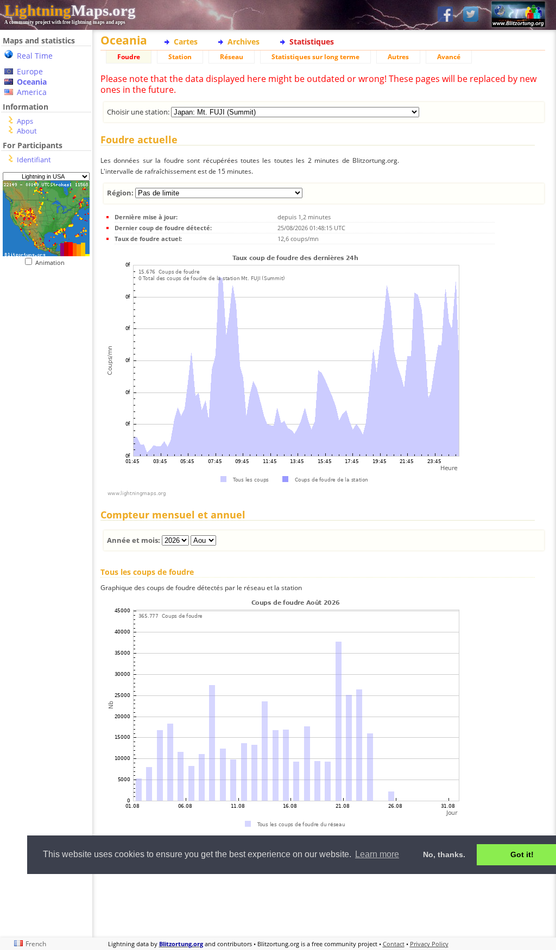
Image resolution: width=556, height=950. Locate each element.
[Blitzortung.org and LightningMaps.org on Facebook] (445, 14)
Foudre (128, 56)
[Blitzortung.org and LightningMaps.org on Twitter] (471, 14)
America (32, 92)
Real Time (35, 55)
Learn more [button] (377, 854)
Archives (244, 41)
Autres (398, 56)
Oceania (32, 82)
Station (180, 56)
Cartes (186, 41)
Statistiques (311, 41)
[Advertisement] (322, 904)
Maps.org (70, 10)
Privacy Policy (429, 944)
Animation (52, 262)
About (27, 131)
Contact (394, 944)
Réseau (231, 56)
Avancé (448, 56)
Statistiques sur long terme (315, 56)
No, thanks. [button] (444, 854)
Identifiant (34, 159)
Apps (25, 121)
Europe (30, 71)
